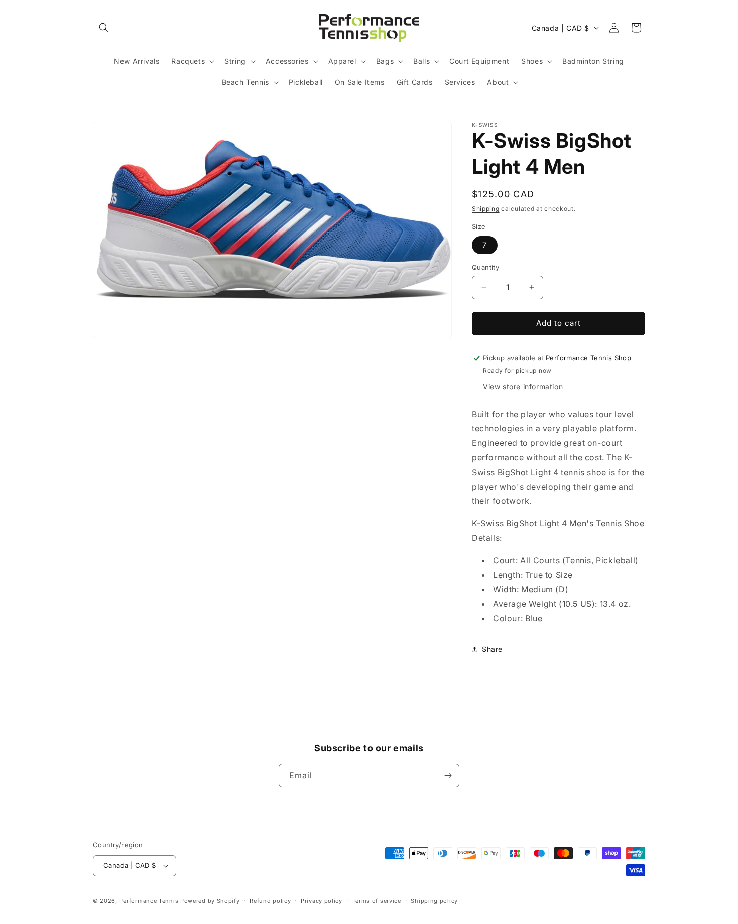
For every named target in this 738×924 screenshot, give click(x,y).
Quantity (485, 267)
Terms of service (376, 900)
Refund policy (270, 900)
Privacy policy (321, 900)
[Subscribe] (448, 775)
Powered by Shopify (210, 900)
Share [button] (492, 649)
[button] (104, 28)
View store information (523, 386)
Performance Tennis (149, 900)
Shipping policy (434, 900)
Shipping (486, 208)
